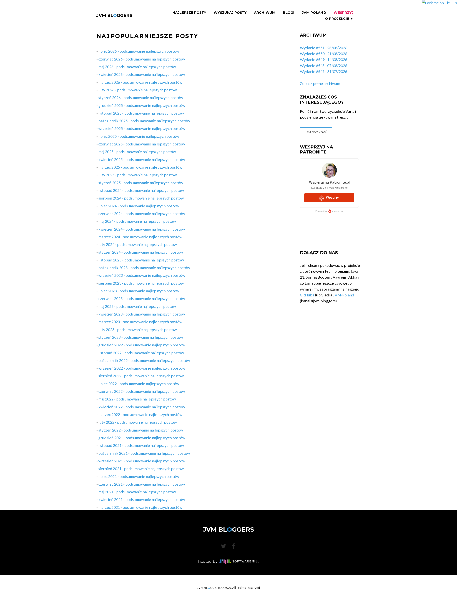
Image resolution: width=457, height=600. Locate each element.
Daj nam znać (316, 132)
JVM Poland (314, 13)
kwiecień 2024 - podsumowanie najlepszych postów (141, 229)
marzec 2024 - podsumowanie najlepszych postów (140, 237)
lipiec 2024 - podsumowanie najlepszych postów (138, 206)
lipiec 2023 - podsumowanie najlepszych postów (138, 291)
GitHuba (307, 295)
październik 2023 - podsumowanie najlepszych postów (144, 267)
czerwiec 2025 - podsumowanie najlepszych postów (141, 144)
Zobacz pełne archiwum (320, 83)
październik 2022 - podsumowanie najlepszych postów (144, 360)
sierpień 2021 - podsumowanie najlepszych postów (141, 468)
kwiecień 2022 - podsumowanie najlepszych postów (141, 407)
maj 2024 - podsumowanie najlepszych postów (137, 221)
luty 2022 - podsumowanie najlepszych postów (137, 422)
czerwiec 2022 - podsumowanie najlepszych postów (141, 391)
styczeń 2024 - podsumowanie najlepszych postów (140, 252)
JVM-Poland (343, 295)
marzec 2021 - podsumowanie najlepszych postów (140, 507)
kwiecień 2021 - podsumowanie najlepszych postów (141, 499)
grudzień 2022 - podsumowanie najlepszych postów (141, 345)
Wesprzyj (343, 13)
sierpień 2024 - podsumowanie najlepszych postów (141, 198)
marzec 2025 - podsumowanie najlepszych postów (140, 167)
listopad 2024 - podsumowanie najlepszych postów (141, 190)
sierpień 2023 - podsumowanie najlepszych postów (141, 283)
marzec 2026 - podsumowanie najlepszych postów (140, 82)
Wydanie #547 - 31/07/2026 (323, 71)
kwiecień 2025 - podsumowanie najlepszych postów (141, 159)
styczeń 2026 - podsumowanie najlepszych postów (140, 97)
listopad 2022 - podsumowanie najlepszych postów (141, 353)
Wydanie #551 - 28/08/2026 (323, 48)
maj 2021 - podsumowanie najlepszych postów (137, 492)
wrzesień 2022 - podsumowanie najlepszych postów (141, 368)
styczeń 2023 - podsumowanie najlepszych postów (140, 337)
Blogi (288, 13)
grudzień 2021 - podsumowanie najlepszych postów (141, 437)
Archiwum (264, 13)
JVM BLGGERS (114, 15)
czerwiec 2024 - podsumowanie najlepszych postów (141, 213)
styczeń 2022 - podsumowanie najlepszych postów (140, 430)
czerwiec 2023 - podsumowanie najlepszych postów (141, 298)
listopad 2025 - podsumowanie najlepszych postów (141, 113)
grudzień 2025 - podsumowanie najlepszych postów (141, 105)
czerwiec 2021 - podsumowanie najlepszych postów (141, 484)
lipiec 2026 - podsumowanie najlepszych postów (138, 51)
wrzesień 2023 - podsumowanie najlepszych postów (141, 275)
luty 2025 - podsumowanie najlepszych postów (137, 175)
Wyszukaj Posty (230, 13)
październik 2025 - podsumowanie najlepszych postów (144, 121)
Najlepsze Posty (189, 13)
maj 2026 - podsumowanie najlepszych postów (137, 66)
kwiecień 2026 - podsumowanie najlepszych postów (141, 74)
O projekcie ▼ (339, 19)
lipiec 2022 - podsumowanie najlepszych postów (138, 383)
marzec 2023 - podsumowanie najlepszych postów (140, 321)
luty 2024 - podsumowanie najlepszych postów (137, 244)
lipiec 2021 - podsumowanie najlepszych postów (138, 476)
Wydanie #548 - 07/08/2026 (323, 65)
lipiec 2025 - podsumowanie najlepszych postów (138, 136)
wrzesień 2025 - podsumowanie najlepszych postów (141, 128)
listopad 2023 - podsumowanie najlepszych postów (141, 260)
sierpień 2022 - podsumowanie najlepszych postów (141, 376)
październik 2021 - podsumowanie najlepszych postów (144, 453)
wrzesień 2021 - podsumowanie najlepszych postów (141, 461)
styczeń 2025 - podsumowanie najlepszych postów (140, 182)
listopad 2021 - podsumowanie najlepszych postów (141, 445)
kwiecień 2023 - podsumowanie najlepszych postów (141, 314)
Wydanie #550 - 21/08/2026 (323, 53)
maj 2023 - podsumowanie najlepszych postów (137, 306)
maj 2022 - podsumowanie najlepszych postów (137, 399)
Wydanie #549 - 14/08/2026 (323, 59)
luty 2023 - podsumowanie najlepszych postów (137, 329)
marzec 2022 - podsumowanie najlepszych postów (140, 414)
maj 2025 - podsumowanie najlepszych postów (137, 151)
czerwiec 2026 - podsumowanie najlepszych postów (141, 59)
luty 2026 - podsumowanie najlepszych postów (137, 90)
